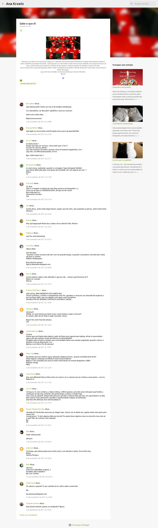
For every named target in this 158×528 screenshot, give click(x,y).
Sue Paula (30, 183)
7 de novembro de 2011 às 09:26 (38, 442)
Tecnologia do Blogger (80, 525)
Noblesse (29, 233)
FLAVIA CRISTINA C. (33, 290)
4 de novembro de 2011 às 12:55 (38, 284)
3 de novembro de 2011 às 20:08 (38, 122)
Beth (28, 464)
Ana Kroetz (15, 4)
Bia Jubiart (30, 104)
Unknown (29, 309)
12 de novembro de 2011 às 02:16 (39, 477)
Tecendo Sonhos (32, 503)
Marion (29, 220)
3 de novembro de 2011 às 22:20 (38, 214)
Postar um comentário (28, 515)
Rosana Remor (32, 128)
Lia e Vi (29, 141)
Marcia (28, 274)
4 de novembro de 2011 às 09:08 (38, 268)
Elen (27, 431)
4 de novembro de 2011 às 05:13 (38, 239)
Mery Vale (30, 353)
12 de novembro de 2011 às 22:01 (39, 497)
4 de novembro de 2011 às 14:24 (38, 325)
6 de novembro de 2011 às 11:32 (38, 382)
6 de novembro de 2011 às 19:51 (38, 425)
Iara (27, 206)
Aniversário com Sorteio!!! (122, 87)
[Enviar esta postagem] (21, 81)
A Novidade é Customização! (123, 124)
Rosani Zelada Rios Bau (35, 409)
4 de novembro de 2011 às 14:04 (38, 303)
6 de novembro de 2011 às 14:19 (38, 403)
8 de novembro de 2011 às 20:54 (38, 458)
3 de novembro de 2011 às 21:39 (38, 177)
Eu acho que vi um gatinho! (122, 160)
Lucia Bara (30, 246)
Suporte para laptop (28, 83)
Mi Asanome (31, 165)
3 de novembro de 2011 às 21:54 (38, 199)
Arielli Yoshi (30, 483)
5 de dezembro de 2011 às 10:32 (38, 510)
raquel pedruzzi (32, 331)
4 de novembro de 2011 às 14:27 (38, 347)
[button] (21, 30)
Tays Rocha (30, 374)
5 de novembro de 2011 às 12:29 (38, 368)
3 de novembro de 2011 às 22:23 (38, 227)
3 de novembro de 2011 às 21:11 (38, 159)
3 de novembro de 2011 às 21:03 (38, 134)
